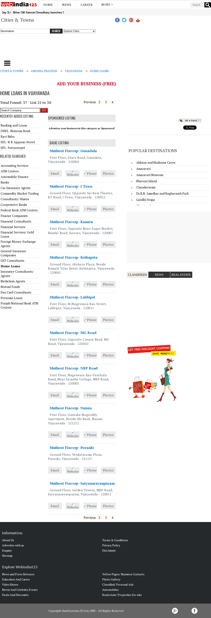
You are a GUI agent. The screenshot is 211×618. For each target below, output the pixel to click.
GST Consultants (12, 260)
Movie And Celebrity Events (20, 590)
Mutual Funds (10, 287)
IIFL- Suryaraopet (13, 148)
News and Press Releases (18, 574)
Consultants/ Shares (15, 199)
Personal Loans (11, 298)
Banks (5, 182)
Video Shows (10, 584)
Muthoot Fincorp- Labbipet (72, 297)
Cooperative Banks (14, 204)
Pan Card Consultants (16, 292)
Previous (90, 102)
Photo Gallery (111, 579)
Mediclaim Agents (13, 281)
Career (87, 5)
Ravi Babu (7, 136)
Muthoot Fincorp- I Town (71, 186)
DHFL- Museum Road (15, 131)
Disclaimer (109, 550)
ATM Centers (10, 171)
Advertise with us (13, 545)
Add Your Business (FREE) (86, 83)
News (66, 5)
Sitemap (7, 556)
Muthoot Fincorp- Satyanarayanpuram (82, 483)
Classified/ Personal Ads (118, 584)
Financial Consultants (16, 221)
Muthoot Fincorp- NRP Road (74, 368)
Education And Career (16, 579)
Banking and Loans (14, 125)
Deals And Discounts (15, 595)
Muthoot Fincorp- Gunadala (73, 150)
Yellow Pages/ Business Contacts (123, 574)
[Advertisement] (71, 49)
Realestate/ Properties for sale (122, 595)
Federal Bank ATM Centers (19, 210)
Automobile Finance (14, 177)
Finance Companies (14, 216)
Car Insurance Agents (15, 188)
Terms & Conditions (115, 540)
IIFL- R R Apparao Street (18, 142)
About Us (8, 540)
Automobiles (110, 590)
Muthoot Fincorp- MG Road (73, 332)
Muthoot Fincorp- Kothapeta (73, 257)
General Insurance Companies (13, 253)
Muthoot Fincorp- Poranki (72, 447)
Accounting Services (14, 165)
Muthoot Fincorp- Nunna (71, 408)
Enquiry (7, 550)
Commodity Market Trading (20, 193)
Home (48, 5)
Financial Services (13, 227)
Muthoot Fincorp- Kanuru (71, 221)
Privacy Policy (111, 545)
